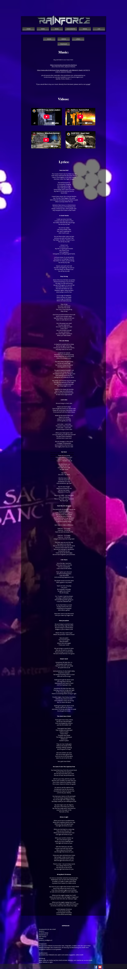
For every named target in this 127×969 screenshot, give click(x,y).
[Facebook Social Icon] (95, 967)
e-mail (88, 84)
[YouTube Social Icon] (100, 967)
